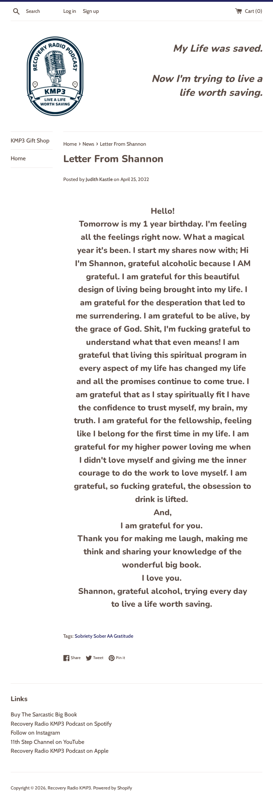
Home (18, 158)
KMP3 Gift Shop (30, 140)
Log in (69, 11)
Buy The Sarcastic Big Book (44, 714)
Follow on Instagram (35, 732)
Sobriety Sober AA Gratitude (104, 636)
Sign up (91, 11)
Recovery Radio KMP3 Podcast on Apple (59, 750)
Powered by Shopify (112, 788)
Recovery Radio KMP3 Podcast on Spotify (61, 723)
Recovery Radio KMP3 (69, 788)
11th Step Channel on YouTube (47, 742)
